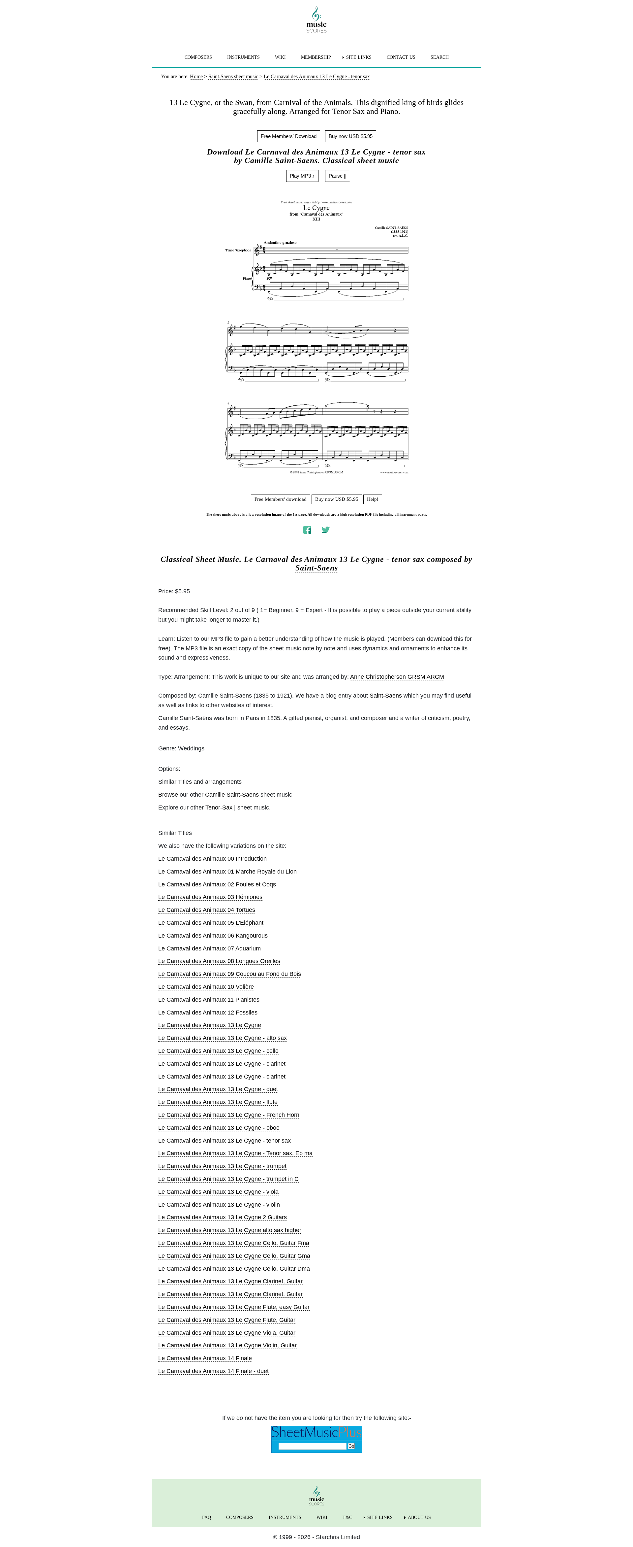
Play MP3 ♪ (302, 176)
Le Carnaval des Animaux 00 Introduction (212, 858)
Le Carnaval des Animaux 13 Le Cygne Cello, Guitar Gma (234, 1256)
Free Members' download (281, 499)
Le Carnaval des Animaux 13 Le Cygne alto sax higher (229, 1230)
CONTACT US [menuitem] (401, 57)
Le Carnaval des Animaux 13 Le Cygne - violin (219, 1204)
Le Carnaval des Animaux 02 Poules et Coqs (217, 884)
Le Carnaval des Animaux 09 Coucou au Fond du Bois (229, 974)
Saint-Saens (316, 568)
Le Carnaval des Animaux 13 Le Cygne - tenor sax (224, 1140)
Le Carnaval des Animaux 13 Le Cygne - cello (218, 1051)
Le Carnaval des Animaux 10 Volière (206, 986)
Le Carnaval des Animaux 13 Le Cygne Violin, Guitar (227, 1345)
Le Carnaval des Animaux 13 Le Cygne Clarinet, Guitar (230, 1281)
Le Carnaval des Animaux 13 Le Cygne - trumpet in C (228, 1179)
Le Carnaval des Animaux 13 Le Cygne (209, 1025)
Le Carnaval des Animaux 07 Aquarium (209, 948)
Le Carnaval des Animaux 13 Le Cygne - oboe (219, 1127)
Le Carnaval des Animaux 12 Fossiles (207, 1012)
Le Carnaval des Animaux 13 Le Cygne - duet (218, 1089)
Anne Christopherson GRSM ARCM (397, 676)
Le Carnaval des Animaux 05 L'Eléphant (210, 922)
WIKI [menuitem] (280, 57)
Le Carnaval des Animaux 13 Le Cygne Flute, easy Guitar (234, 1307)
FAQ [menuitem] (206, 1517)
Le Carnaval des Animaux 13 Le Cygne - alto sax (222, 1038)
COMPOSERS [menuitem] (198, 57)
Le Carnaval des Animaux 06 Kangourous (213, 935)
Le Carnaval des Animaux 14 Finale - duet (213, 1371)
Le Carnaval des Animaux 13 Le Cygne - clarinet (222, 1063)
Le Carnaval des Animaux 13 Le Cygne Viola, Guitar (226, 1332)
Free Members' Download (288, 136)
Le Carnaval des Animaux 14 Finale (205, 1358)
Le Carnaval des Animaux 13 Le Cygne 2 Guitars (222, 1217)
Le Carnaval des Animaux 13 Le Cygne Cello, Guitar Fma (233, 1243)
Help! (372, 499)
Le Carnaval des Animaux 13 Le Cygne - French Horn (228, 1115)
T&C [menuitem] (347, 1517)
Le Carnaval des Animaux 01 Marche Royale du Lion (227, 871)
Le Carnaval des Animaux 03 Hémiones (210, 897)
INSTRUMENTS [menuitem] (243, 57)
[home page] (316, 19)
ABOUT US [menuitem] (419, 1517)
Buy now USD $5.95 (351, 136)
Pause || (338, 176)
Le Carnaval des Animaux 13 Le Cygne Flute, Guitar (226, 1320)
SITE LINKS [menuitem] (359, 57)
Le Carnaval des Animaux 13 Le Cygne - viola (218, 1191)
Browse (168, 794)
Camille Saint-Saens (232, 794)
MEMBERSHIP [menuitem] (316, 57)
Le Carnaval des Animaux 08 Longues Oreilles (219, 961)
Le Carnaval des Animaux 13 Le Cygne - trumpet (222, 1166)
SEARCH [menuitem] (440, 57)
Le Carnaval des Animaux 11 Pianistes (208, 999)
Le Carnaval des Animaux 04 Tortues (206, 910)
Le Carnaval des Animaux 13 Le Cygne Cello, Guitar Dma (234, 1268)
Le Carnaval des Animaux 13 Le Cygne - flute (218, 1102)
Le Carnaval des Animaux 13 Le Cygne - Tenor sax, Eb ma (235, 1153)
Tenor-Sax (218, 807)
